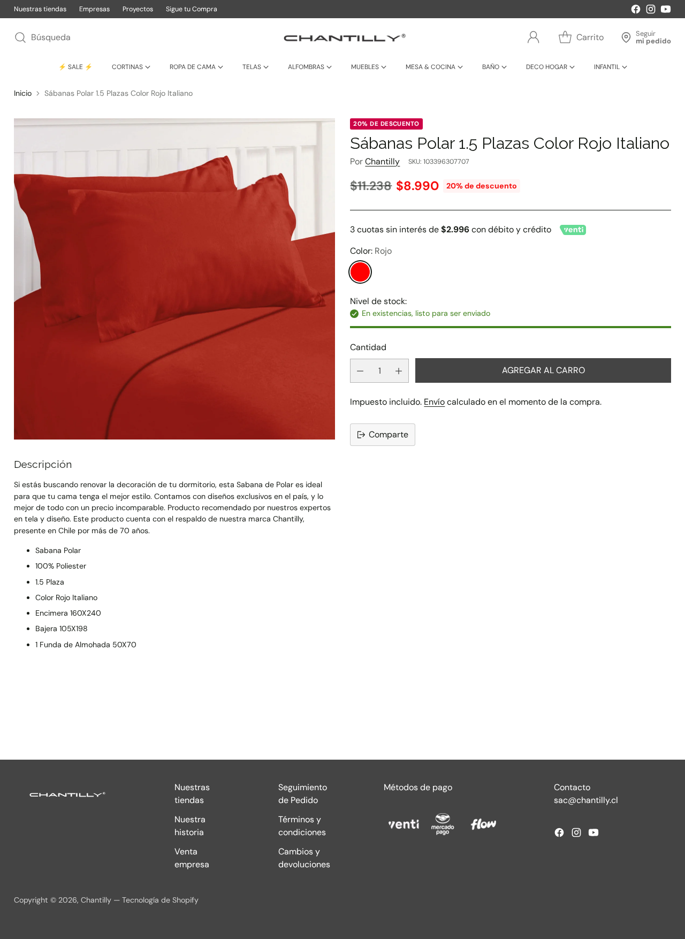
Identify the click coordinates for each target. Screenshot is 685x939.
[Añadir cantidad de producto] (398, 370)
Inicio (23, 93)
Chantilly (382, 161)
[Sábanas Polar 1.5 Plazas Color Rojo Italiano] (174, 279)
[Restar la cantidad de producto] (360, 370)
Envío (434, 401)
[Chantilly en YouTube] (665, 11)
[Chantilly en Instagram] (650, 11)
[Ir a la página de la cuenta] (533, 37)
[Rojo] (360, 272)
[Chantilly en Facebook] (635, 11)
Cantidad (368, 347)
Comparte (388, 434)
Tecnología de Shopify (160, 900)
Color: (371, 251)
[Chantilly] (342, 37)
